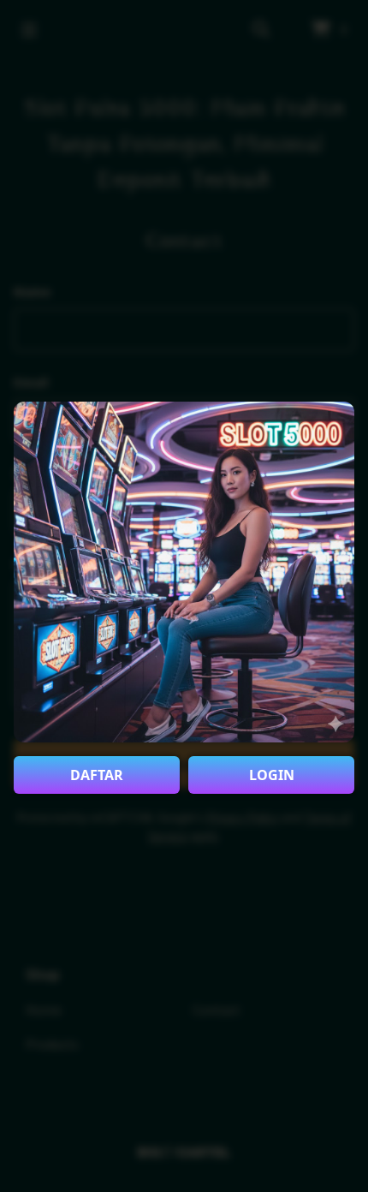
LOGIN (271, 775)
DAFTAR (96, 775)
